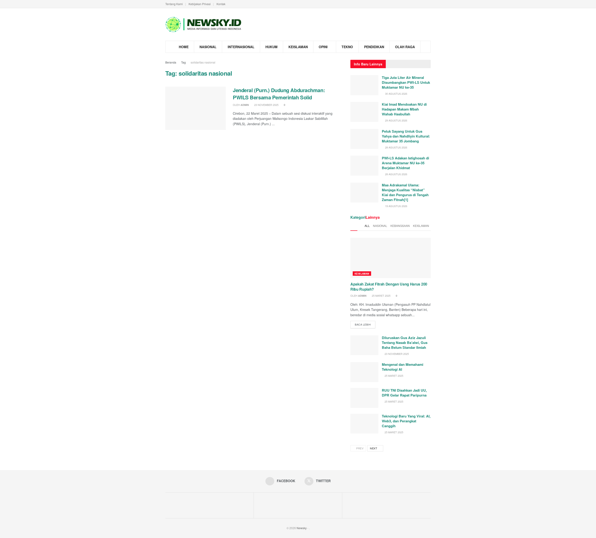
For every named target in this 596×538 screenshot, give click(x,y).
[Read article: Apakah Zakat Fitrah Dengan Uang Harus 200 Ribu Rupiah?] (390, 258)
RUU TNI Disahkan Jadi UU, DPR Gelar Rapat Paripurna (404, 393)
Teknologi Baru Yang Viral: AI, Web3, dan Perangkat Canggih (406, 421)
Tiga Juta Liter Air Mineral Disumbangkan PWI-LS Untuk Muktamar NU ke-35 (406, 82)
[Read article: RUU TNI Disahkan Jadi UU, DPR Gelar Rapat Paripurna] (364, 398)
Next (374, 448)
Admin (244, 105)
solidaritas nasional (203, 62)
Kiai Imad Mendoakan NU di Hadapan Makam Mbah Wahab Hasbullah (404, 109)
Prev (360, 448)
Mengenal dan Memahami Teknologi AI (402, 367)
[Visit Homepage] (203, 24)
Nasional (208, 46)
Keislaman (298, 46)
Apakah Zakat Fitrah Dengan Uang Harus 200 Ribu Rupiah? (388, 286)
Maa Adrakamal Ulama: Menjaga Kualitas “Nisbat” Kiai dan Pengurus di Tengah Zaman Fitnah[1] (405, 192)
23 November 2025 (266, 105)
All (367, 226)
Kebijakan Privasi (200, 4)
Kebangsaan (400, 226)
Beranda (170, 62)
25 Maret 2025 (380, 295)
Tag (183, 62)
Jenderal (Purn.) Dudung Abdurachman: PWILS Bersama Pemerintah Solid (279, 93)
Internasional (241, 46)
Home (184, 46)
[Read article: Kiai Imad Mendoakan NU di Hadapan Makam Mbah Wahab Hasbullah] (364, 112)
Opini (323, 46)
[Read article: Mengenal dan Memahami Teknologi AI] (364, 372)
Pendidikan (374, 46)
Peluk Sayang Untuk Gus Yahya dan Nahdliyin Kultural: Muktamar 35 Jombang (406, 136)
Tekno (347, 46)
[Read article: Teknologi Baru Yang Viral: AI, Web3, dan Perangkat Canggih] (364, 424)
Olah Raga (405, 46)
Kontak (221, 4)
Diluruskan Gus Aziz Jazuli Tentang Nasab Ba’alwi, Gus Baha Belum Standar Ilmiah (404, 342)
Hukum (271, 46)
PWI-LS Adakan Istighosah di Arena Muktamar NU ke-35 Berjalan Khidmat (405, 162)
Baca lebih (365, 323)
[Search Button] (425, 47)
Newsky (302, 528)
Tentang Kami (174, 4)
